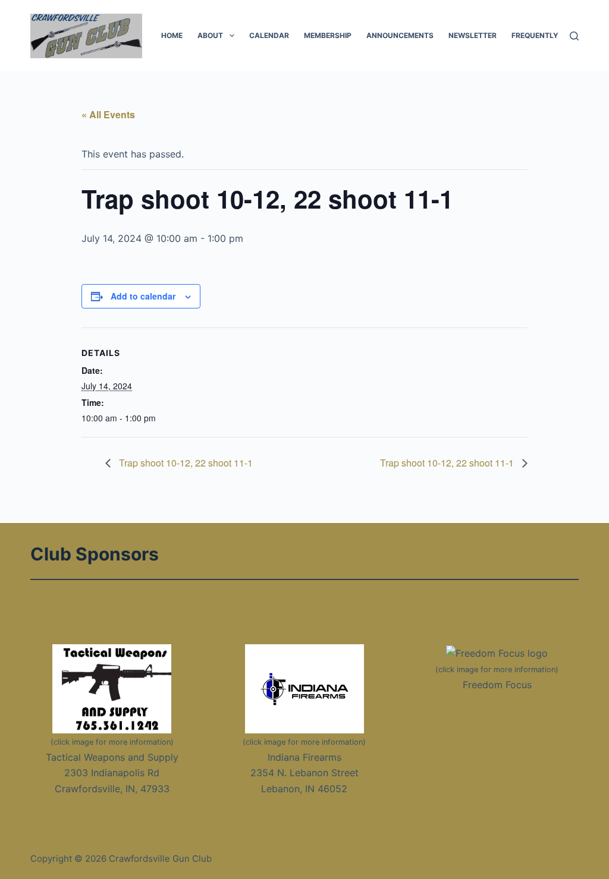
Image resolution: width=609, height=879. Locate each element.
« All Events (108, 114)
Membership (327, 35)
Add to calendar (143, 296)
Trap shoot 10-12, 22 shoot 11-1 (185, 463)
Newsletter (472, 35)
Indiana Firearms (304, 757)
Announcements (400, 35)
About (210, 35)
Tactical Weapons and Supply (112, 757)
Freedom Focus (497, 685)
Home (172, 35)
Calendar (269, 35)
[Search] (574, 35)
